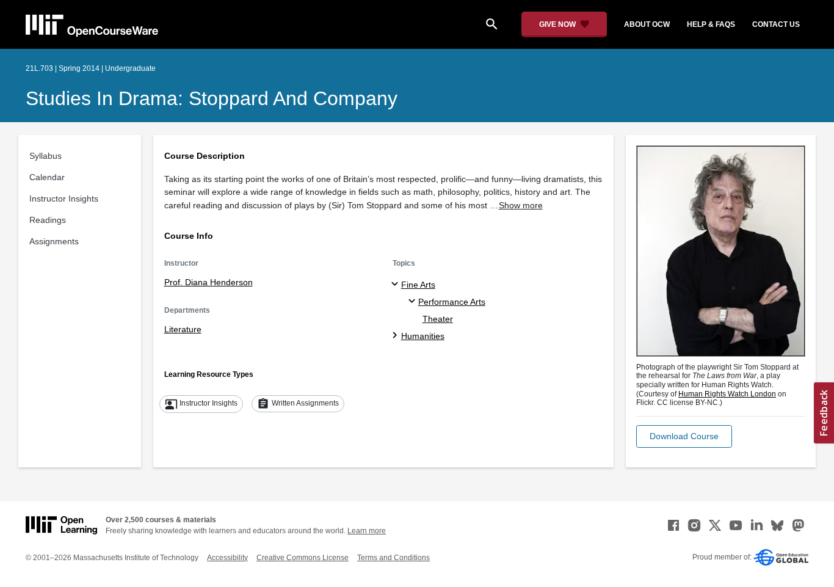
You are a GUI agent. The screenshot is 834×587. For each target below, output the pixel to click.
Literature (182, 329)
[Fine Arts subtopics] (396, 285)
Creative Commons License (302, 557)
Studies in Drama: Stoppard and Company (211, 98)
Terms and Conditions (393, 557)
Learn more (366, 531)
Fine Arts (418, 285)
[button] (684, 436)
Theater (437, 319)
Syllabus (45, 156)
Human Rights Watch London (727, 394)
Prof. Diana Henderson (208, 282)
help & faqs (711, 24)
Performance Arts (451, 302)
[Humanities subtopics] (396, 336)
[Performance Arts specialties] (413, 302)
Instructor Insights (63, 198)
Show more (521, 205)
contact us (776, 24)
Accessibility (227, 557)
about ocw (647, 24)
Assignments (54, 241)
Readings (47, 220)
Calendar (47, 177)
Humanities (422, 336)
